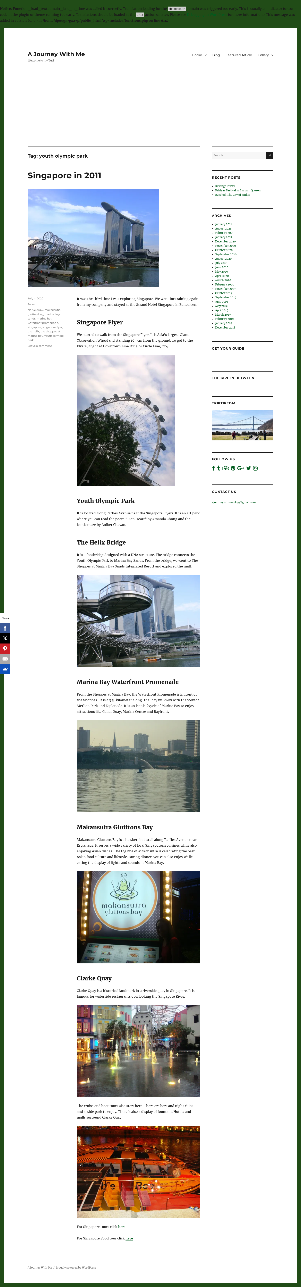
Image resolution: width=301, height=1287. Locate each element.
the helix (33, 331)
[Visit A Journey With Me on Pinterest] (233, 469)
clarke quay (35, 310)
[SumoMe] (5, 669)
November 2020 (225, 246)
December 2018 (225, 327)
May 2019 (221, 306)
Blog (216, 55)
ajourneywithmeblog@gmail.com (234, 502)
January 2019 (223, 323)
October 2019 (223, 293)
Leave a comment (40, 345)
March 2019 (223, 314)
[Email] (5, 659)
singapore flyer (52, 327)
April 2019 (222, 310)
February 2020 (224, 284)
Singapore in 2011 (64, 175)
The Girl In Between (233, 378)
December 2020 (225, 241)
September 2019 (225, 297)
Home (197, 55)
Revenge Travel (225, 186)
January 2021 (223, 237)
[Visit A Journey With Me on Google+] (240, 469)
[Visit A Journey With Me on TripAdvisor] (225, 469)
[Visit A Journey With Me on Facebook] (213, 469)
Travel (31, 304)
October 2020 (224, 250)
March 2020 (223, 280)
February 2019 (224, 319)
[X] (5, 638)
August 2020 (223, 258)
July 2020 (221, 263)
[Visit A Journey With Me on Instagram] (255, 469)
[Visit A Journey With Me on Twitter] (248, 469)
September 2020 (225, 254)
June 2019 (221, 302)
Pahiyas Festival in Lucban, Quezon (238, 190)
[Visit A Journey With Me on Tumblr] (218, 469)
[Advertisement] (150, 116)
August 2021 (223, 228)
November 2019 (225, 289)
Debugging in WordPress (207, 15)
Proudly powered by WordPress (76, 1267)
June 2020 (221, 267)
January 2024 (223, 224)
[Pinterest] (5, 649)
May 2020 (221, 271)
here (122, 1227)
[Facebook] (5, 628)
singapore (34, 327)
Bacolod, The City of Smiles (232, 195)
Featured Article (239, 55)
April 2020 (222, 276)
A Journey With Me (56, 54)
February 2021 (224, 233)
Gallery (263, 55)
